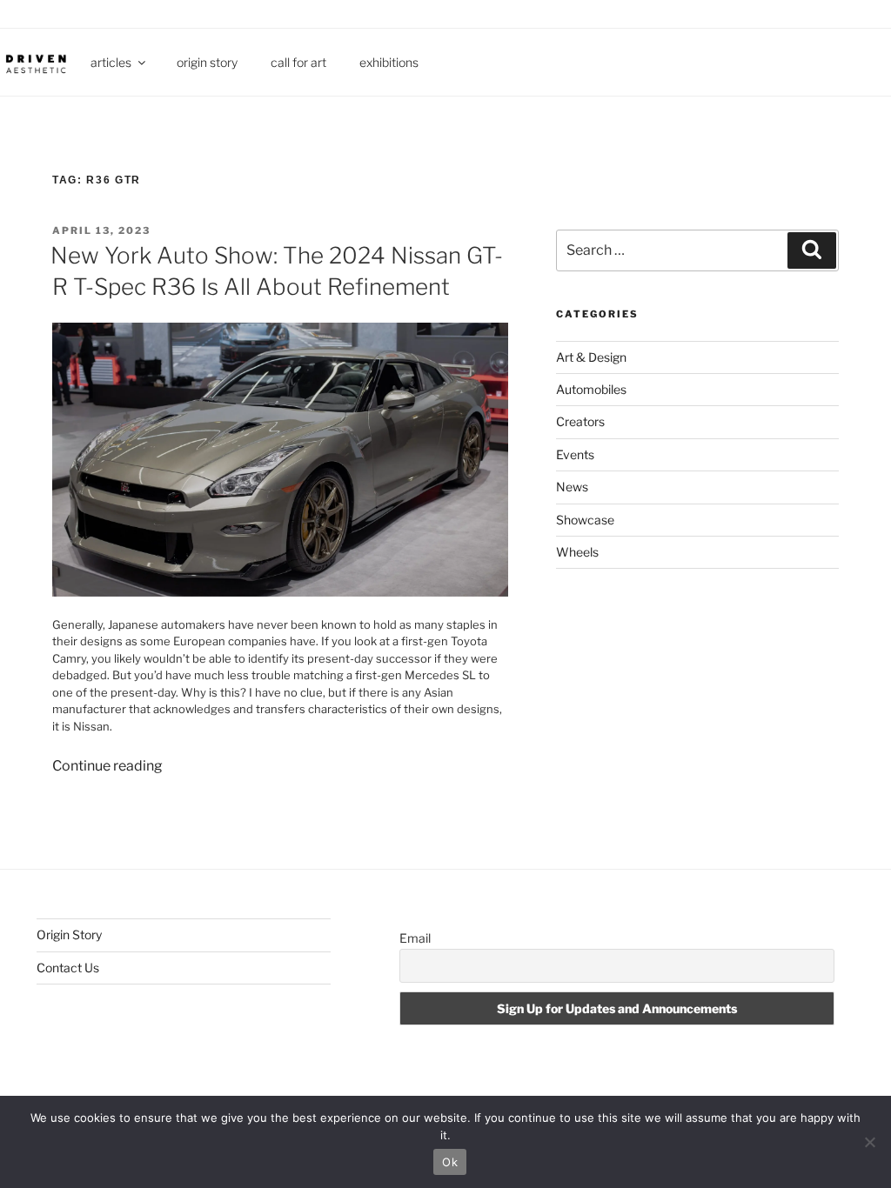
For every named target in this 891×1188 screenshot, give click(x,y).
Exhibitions (389, 62)
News (572, 486)
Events (575, 454)
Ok (450, 1162)
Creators (580, 421)
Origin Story (207, 62)
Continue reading (107, 766)
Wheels (577, 551)
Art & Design (591, 357)
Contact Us (68, 967)
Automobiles (591, 389)
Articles (110, 62)
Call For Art (298, 62)
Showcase (585, 519)
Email (415, 938)
